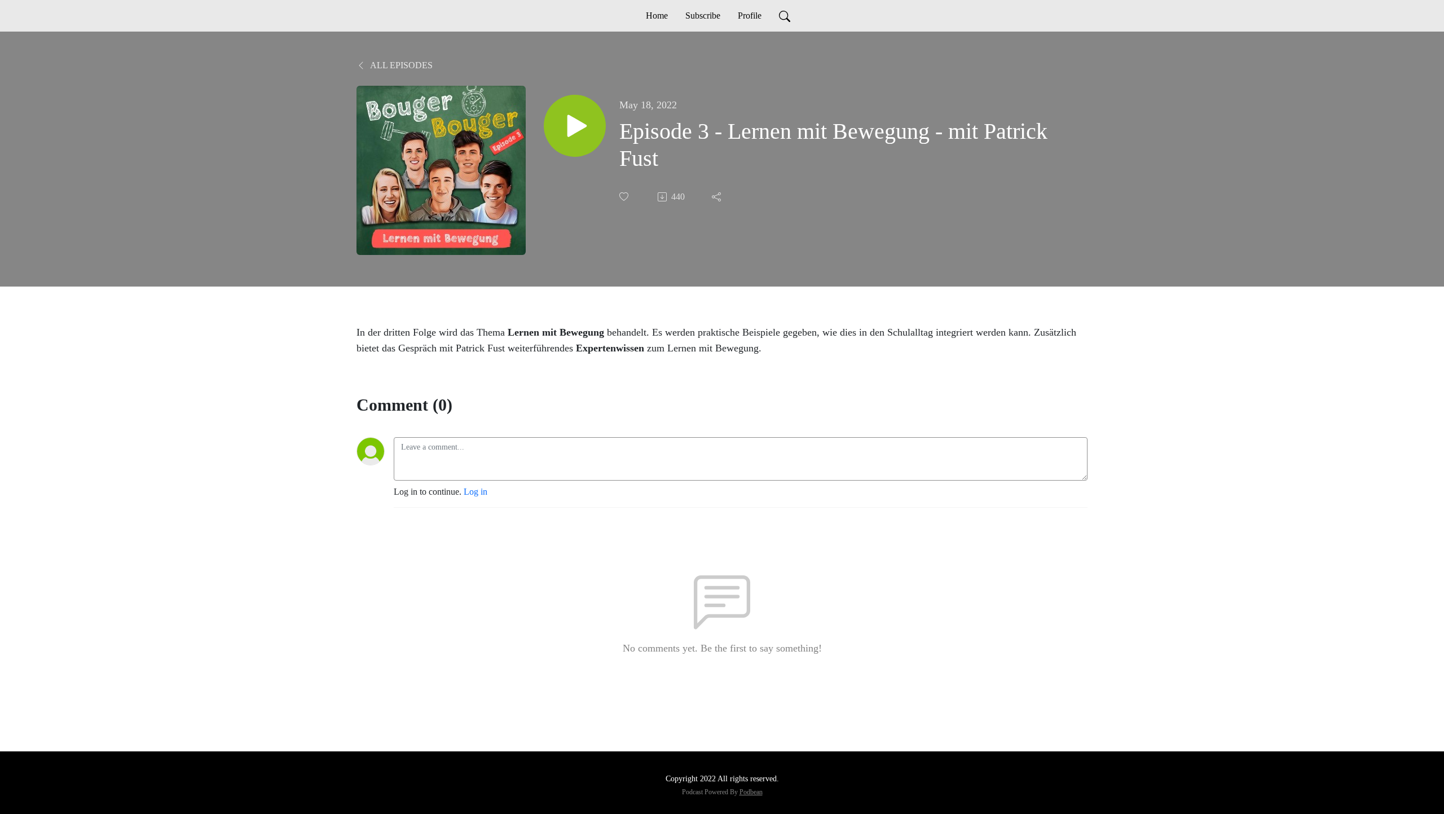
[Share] (717, 197)
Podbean (751, 792)
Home (657, 15)
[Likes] (625, 197)
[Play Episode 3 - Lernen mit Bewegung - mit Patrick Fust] (575, 126)
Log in (475, 491)
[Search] (784, 16)
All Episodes (400, 65)
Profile (749, 15)
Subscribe (702, 15)
